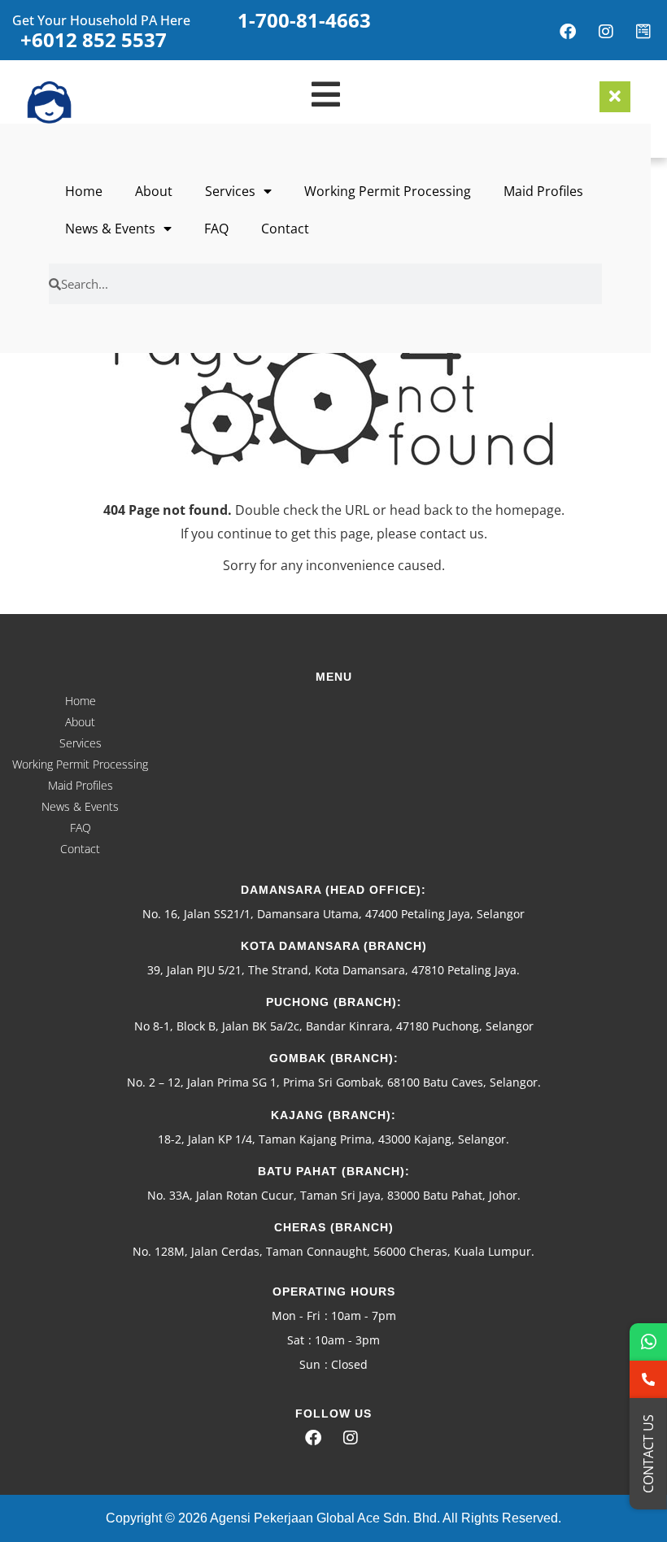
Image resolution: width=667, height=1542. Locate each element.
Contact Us (648, 1453)
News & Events (110, 228)
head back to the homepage (475, 510)
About (153, 191)
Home (83, 191)
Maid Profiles (543, 191)
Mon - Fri (296, 1315)
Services (230, 191)
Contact (285, 228)
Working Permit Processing (387, 191)
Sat (295, 1340)
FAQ (216, 228)
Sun (309, 1364)
